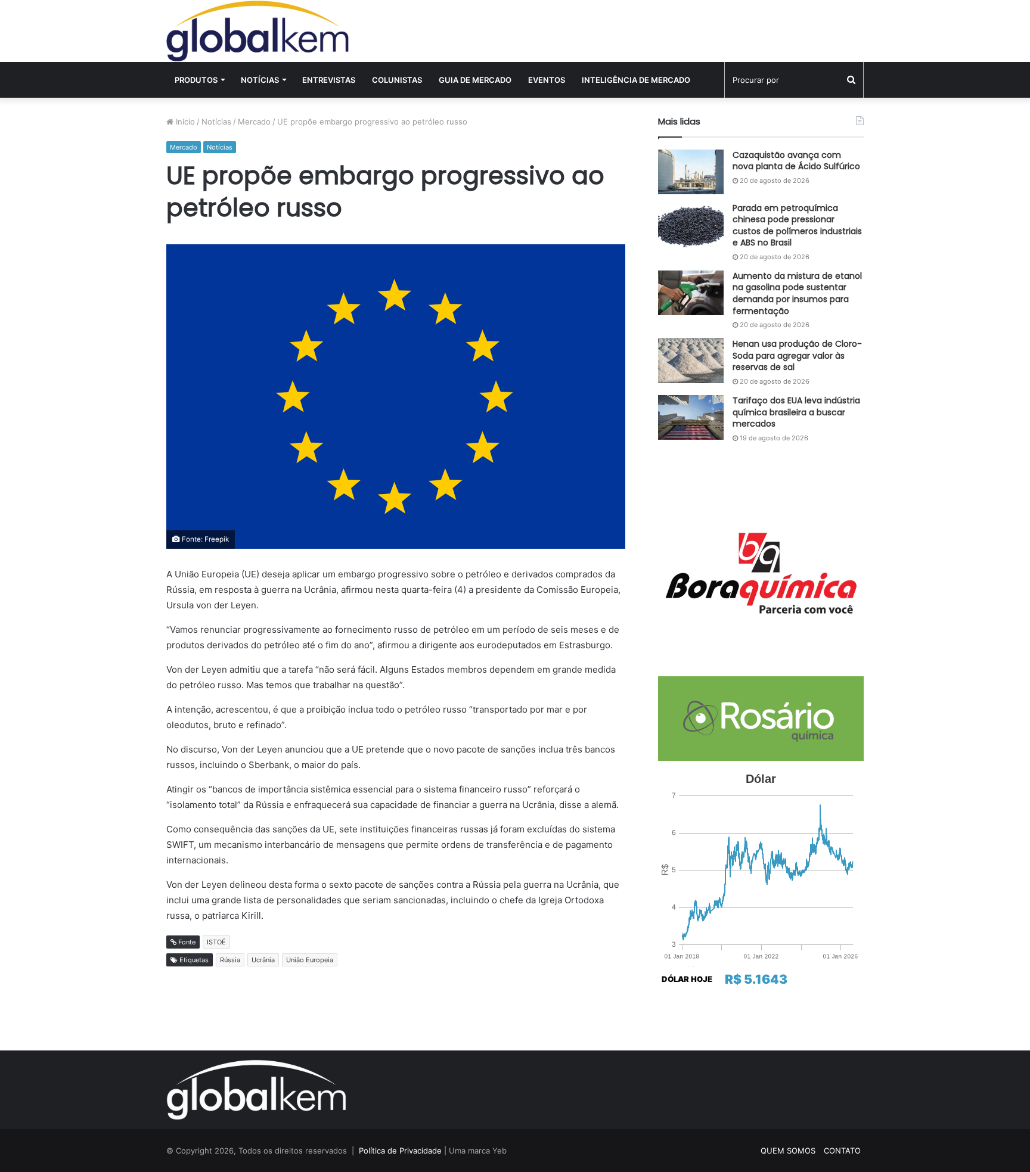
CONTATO (842, 1150)
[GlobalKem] (257, 31)
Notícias (260, 80)
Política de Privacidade (400, 1150)
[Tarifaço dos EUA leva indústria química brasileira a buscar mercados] (691, 417)
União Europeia (309, 960)
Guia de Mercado (475, 80)
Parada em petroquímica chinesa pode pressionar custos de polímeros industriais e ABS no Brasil (797, 225)
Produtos (196, 80)
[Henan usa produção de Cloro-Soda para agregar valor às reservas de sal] (691, 360)
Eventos (546, 80)
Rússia (230, 960)
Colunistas (397, 80)
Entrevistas (328, 80)
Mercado (254, 121)
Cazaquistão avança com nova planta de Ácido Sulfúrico (796, 161)
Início (184, 121)
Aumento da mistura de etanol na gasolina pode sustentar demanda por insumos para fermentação (797, 293)
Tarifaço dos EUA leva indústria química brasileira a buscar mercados (796, 412)
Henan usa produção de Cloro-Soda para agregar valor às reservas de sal (797, 355)
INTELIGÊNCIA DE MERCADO (636, 80)
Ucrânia (263, 960)
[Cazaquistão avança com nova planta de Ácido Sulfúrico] (691, 172)
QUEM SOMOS (788, 1150)
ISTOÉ (216, 942)
